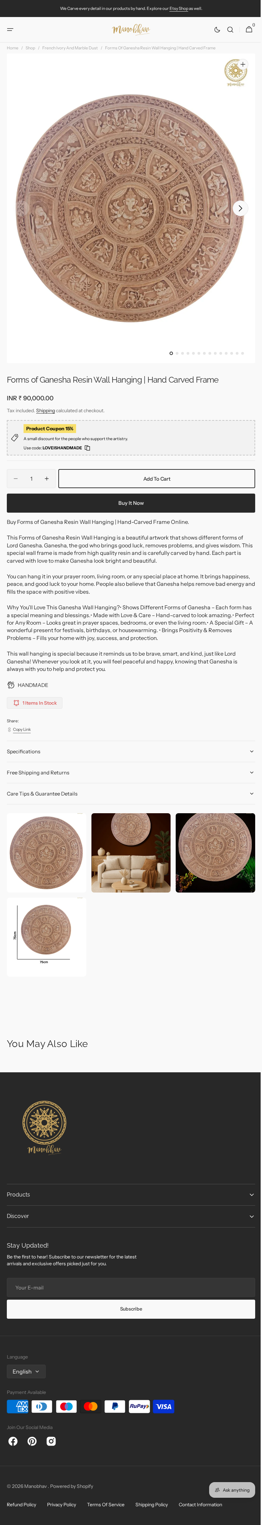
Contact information (200, 1504)
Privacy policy (61, 1504)
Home (12, 47)
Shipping (45, 410)
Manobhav (36, 1486)
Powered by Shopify (71, 1486)
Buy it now (128, 503)
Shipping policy (151, 1504)
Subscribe (128, 1309)
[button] (10, 29)
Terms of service (106, 1504)
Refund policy (21, 1504)
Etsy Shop (179, 8)
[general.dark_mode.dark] (212, 29)
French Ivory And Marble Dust (70, 47)
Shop (30, 47)
